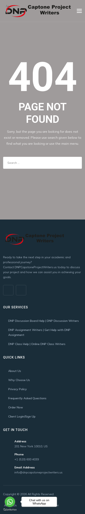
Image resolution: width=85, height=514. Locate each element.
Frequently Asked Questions (27, 398)
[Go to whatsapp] (10, 502)
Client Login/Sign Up (21, 416)
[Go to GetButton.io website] (10, 509)
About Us (14, 371)
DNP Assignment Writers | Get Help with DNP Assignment (39, 332)
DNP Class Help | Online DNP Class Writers (36, 344)
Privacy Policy (17, 389)
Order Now (15, 407)
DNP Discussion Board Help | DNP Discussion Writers (43, 321)
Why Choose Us (19, 380)
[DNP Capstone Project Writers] (37, 11)
